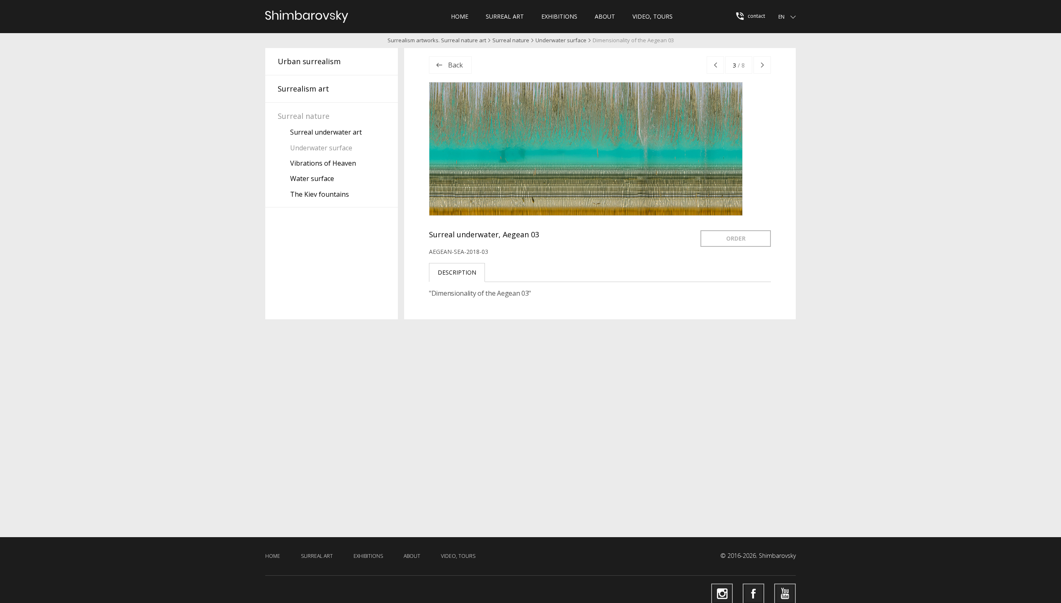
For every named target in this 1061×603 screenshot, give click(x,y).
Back (455, 65)
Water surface (312, 178)
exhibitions (559, 16)
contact (755, 15)
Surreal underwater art (326, 132)
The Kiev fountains (319, 194)
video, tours (652, 16)
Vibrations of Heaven (323, 163)
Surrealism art (303, 89)
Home (459, 16)
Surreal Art (505, 16)
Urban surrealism (309, 61)
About (605, 16)
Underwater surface (560, 40)
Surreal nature (510, 40)
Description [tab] (457, 272)
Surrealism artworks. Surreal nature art (437, 40)
